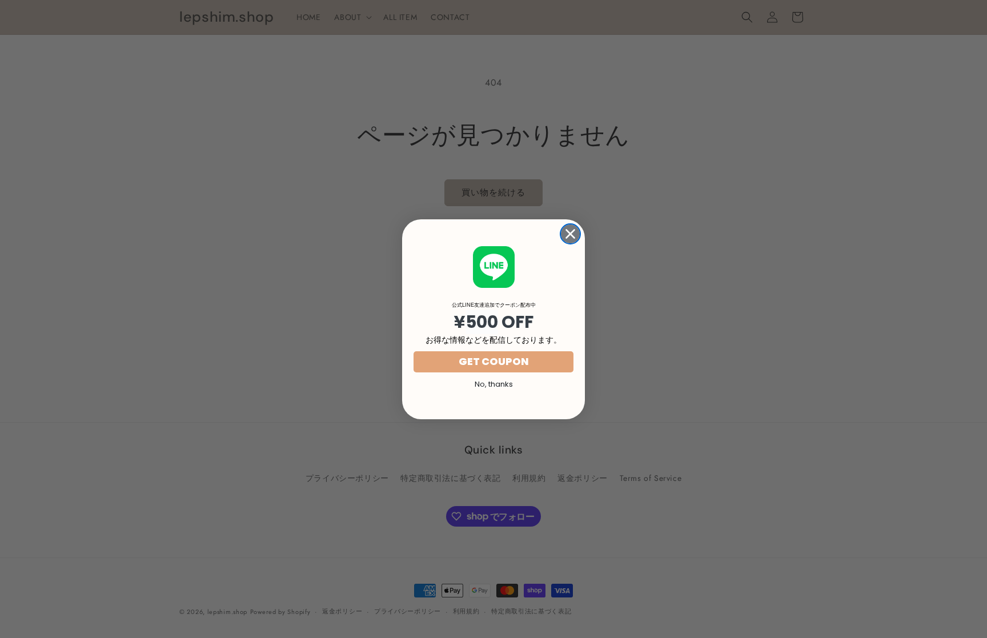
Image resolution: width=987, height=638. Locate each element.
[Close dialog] (570, 234)
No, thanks (494, 384)
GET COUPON (494, 361)
